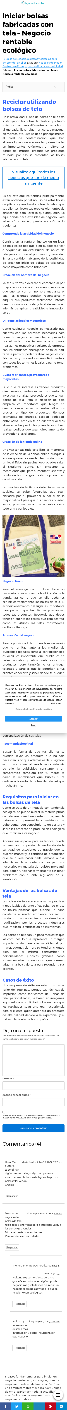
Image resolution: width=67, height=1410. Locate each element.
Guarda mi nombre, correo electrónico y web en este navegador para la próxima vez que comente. (31, 1116)
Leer (33, 725)
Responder (12, 1196)
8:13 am (58, 1213)
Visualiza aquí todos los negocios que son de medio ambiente (33, 178)
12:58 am (55, 1321)
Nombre (8, 1078)
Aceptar (33, 718)
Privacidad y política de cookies (33, 709)
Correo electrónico (16, 1095)
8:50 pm (55, 1274)
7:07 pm (57, 1162)
